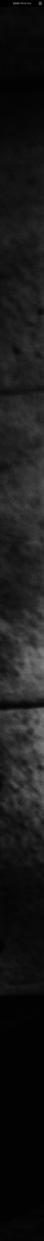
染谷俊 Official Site (22, 3)
